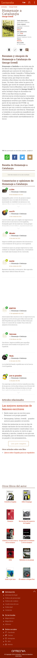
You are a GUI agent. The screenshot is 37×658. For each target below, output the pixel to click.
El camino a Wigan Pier (27, 579)
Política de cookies (11, 601)
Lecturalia (4, 7)
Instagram (11, 638)
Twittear (22, 157)
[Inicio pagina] (34, 591)
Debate (19, 30)
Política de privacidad (12, 598)
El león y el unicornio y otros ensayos (10, 542)
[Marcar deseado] (20, 49)
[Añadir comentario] (26, 49)
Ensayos (10, 521)
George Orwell (13, 7)
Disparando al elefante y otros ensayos (26, 542)
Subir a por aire (10, 579)
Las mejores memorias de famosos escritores (17, 407)
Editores (8, 624)
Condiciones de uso (11, 604)
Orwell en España (10, 502)
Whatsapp (7, 157)
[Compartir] (24, 2)
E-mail (29, 157)
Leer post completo (18, 444)
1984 (10, 560)
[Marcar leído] (15, 49)
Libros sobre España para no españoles (19, 453)
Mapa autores (9, 618)
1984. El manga (27, 502)
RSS (9, 641)
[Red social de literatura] (7, 2)
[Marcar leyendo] (9, 49)
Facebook (11, 632)
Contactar (8, 610)
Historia (19, 41)
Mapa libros (9, 621)
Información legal (11, 595)
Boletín (10, 644)
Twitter (10, 635)
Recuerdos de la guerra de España (27, 522)
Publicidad (9, 607)
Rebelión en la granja (27, 560)
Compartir (14, 157)
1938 (21, 33)
